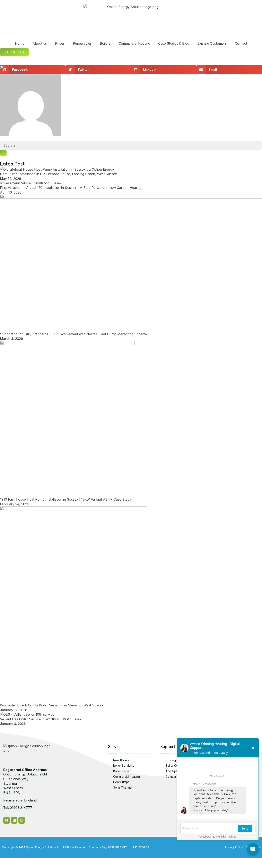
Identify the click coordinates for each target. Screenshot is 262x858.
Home (19, 43)
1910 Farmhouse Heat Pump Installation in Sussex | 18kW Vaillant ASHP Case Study (65, 499)
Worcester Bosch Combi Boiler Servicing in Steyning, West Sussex (51, 705)
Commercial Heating (134, 43)
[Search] (3, 153)
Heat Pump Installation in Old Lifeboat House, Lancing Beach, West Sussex (58, 174)
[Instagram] (21, 820)
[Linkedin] (14, 820)
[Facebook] (6, 820)
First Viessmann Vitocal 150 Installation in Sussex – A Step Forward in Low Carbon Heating (70, 188)
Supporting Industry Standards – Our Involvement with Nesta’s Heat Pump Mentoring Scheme (73, 334)
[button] (33, 69)
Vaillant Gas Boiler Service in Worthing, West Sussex (40, 719)
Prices (60, 43)
